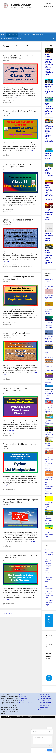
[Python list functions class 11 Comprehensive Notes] (49, 377)
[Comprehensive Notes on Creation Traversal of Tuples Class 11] (49, 363)
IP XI (15, 265)
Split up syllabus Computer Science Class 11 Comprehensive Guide (20, 56)
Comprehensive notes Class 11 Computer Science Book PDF (49, 409)
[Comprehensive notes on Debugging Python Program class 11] (49, 514)
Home (2, 34)
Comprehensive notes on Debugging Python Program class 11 (49, 506)
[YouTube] (45, 7)
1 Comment (7, 155)
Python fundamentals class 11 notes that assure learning (48, 520)
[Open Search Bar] (54, 39)
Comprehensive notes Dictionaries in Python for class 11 (18, 221)
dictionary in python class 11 (10, 266)
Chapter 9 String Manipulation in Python (49, 434)
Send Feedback (49, 678)
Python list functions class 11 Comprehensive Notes (15, 389)
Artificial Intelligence (24, 34)
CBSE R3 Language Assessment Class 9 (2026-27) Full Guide (48, 576)
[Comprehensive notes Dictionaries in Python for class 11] (49, 334)
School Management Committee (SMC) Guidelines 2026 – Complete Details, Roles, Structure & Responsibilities (49, 588)
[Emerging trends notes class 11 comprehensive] (49, 454)
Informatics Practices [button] (36, 34)
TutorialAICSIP (21, 5)
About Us (18, 38)
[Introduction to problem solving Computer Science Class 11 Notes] (49, 404)
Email (49, 645)
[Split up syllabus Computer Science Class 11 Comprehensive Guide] (49, 293)
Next (10, 613)
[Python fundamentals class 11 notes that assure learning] (49, 529)
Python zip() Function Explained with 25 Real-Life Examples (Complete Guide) (48, 565)
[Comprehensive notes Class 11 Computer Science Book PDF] (49, 418)
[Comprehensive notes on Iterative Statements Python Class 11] (49, 475)
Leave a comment (8, 102)
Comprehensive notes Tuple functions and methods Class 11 (49, 340)
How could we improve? (48, 655)
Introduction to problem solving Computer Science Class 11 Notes (20, 501)
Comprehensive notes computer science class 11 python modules (19, 165)
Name (49, 636)
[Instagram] (48, 7)
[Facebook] (47, 7)
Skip (45, 750)
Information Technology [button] (6, 38)
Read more (18, 97)
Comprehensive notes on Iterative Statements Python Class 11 (49, 467)
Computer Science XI (9, 100)
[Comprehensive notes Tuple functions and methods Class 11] (49, 348)
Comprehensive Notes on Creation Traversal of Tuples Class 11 (17, 334)
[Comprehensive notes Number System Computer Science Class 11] (49, 500)
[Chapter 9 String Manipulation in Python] (49, 441)
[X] (50, 7)
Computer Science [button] (11, 34)
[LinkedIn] (52, 7)
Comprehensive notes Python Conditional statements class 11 (49, 481)
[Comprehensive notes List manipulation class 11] (49, 389)
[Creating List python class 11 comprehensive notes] (49, 430)
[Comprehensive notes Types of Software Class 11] (49, 306)
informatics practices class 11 (25, 266)
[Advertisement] (28, 22)
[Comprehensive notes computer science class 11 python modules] (49, 320)
